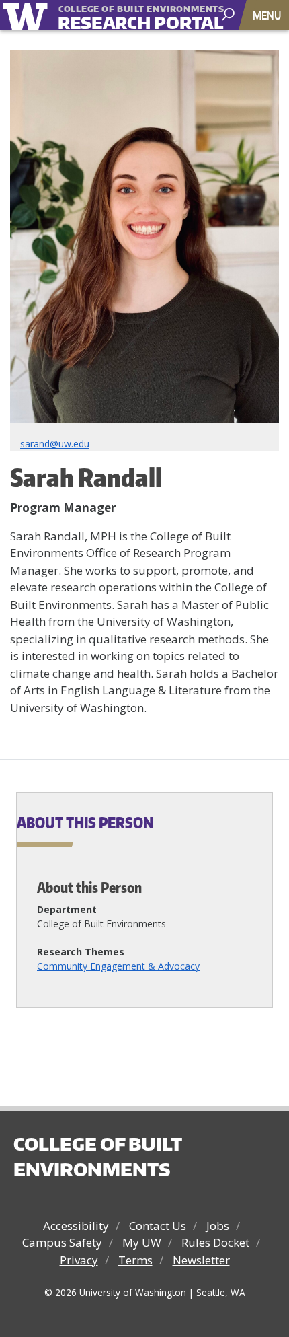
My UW (141, 1242)
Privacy (79, 1260)
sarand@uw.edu (54, 443)
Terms (135, 1260)
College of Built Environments (97, 1156)
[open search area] (229, 14)
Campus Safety (62, 1242)
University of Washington (27, 15)
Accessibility (76, 1225)
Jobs (217, 1225)
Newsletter (201, 1260)
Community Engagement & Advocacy (118, 966)
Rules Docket (215, 1242)
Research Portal (120, 16)
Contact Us (157, 1225)
